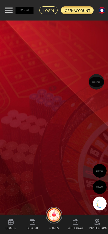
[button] (96, 82)
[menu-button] (9, 10)
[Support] (96, 82)
